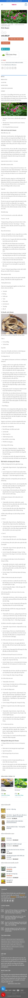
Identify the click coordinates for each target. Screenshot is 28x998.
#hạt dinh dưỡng (15, 941)
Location (3, 82)
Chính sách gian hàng (7, 88)
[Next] (27, 789)
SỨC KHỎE (10, 24)
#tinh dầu (3, 946)
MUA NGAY (6, 43)
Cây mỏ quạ (17, 790)
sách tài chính (4, 948)
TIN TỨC (14, 993)
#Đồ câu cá (9, 946)
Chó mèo (21, 946)
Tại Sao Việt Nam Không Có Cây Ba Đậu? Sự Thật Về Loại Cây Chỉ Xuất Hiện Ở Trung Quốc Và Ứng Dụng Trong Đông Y (16, 911)
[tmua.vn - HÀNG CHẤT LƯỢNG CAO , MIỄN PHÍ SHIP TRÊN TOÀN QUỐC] (14, 4)
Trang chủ (4, 24)
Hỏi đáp (3, 91)
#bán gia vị (4, 939)
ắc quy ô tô (10, 948)
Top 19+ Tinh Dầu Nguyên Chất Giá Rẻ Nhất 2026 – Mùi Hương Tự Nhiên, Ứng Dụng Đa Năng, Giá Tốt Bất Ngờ (16, 923)
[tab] (14, 76)
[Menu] (2, 4)
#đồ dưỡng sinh (15, 946)
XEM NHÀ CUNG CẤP (14, 983)
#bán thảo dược (8, 64)
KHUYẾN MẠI (8, 992)
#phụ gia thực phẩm (5, 944)
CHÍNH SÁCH (23, 992)
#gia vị (9, 941)
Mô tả (2, 76)
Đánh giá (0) (4, 79)
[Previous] (1, 789)
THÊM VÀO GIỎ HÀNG (16, 39)
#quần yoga (13, 944)
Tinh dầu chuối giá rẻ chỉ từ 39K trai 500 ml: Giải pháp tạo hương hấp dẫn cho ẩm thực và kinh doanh (15, 930)
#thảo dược (14, 64)
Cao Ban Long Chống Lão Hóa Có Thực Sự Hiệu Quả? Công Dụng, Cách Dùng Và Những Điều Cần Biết (15, 917)
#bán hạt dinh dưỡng (11, 939)
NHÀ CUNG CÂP (15, 992)
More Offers (4, 85)
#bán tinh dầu (4, 941)
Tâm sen (3, 789)
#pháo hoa (22, 941)
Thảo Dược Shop (11, 54)
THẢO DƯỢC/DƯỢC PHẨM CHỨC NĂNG (14, 62)
